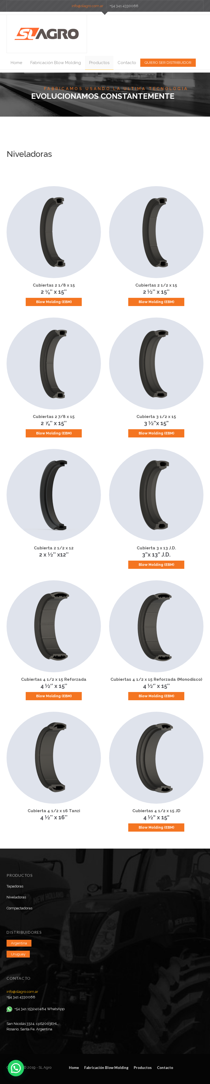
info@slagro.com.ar (87, 6)
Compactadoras (19, 908)
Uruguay (18, 954)
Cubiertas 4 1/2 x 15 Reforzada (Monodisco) (156, 679)
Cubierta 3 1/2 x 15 (156, 416)
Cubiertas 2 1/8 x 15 (54, 285)
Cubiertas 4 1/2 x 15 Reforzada (53, 679)
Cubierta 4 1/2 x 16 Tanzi (54, 810)
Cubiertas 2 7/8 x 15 (54, 416)
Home (16, 62)
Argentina (19, 943)
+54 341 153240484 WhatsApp (39, 1009)
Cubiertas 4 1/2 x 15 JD (156, 810)
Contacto (127, 62)
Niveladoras (16, 897)
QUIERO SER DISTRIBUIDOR (168, 62)
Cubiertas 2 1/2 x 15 (156, 285)
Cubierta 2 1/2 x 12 (54, 548)
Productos (99, 62)
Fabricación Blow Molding (55, 62)
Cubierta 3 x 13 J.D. (156, 548)
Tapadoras (15, 886)
